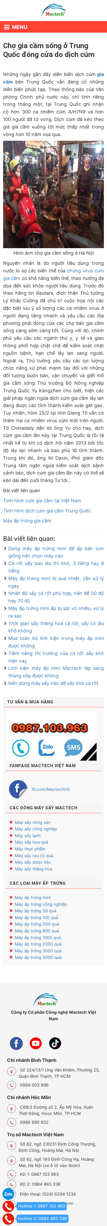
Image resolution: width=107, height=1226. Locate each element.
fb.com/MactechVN (51, 789)
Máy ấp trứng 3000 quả (38, 950)
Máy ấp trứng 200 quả (37, 924)
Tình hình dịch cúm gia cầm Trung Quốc (47, 510)
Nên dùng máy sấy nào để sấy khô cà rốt (53, 683)
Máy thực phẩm (30, 848)
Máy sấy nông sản (32, 822)
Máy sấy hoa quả (31, 842)
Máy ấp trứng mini (33, 897)
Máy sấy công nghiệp (36, 828)
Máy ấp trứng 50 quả (35, 910)
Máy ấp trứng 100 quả (36, 917)
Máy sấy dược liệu (33, 862)
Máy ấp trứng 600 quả (37, 930)
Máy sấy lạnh (28, 835)
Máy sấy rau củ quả (34, 855)
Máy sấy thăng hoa (33, 868)
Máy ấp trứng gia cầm (27, 520)
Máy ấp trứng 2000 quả (38, 944)
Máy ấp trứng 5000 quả (38, 957)
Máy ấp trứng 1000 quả (38, 937)
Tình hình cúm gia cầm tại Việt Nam (42, 500)
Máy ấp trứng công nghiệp (41, 904)
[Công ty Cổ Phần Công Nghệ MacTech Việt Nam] (53, 12)
